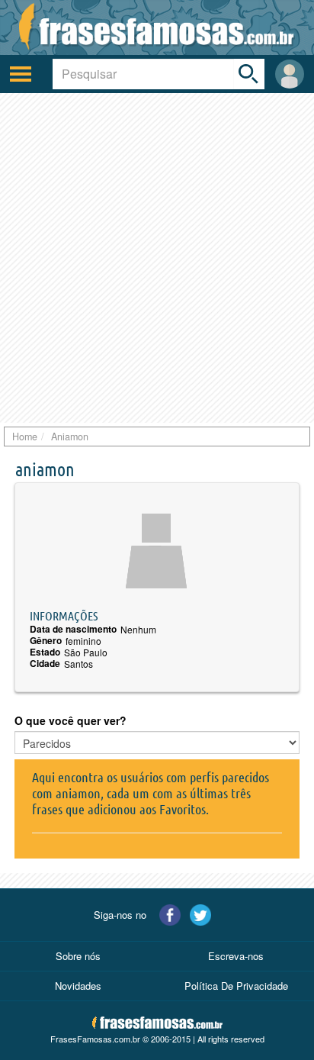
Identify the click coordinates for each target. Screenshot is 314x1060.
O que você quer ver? (70, 720)
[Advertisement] (157, 258)
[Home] (157, 27)
